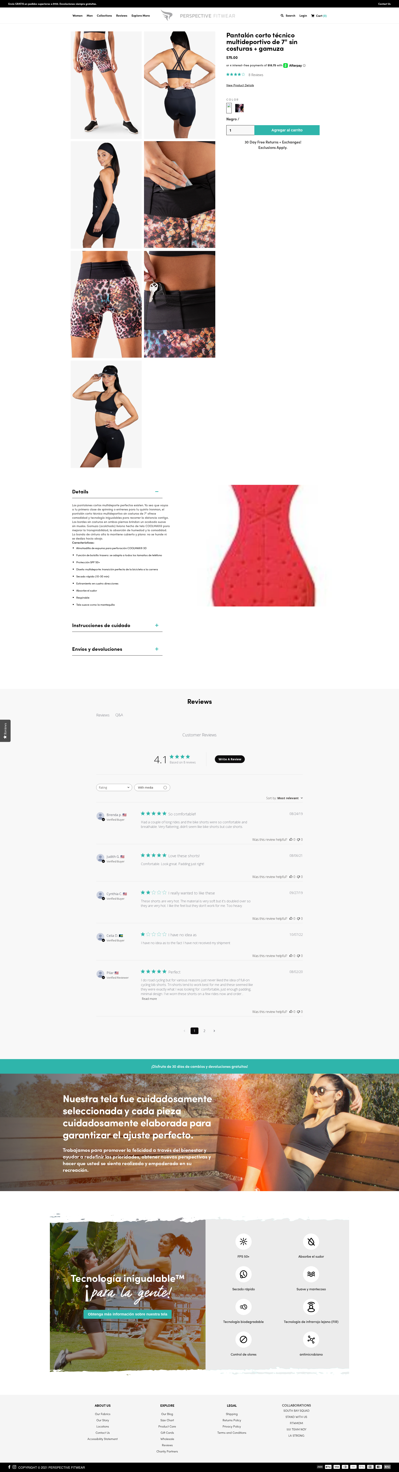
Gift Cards (167, 1432)
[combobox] (114, 787)
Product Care (167, 1426)
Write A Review (230, 759)
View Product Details (240, 85)
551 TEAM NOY (296, 1429)
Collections (104, 15)
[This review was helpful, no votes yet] (290, 839)
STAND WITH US (296, 1417)
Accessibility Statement (102, 1439)
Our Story (102, 1420)
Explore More (141, 15)
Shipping (232, 1414)
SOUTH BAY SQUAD (296, 1410)
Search (290, 15)
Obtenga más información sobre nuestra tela (127, 1314)
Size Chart (167, 1420)
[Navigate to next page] (214, 1030)
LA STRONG (296, 1435)
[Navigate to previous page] (184, 1030)
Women (78, 15)
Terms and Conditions (231, 1432)
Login (303, 15)
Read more (149, 999)
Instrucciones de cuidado (101, 625)
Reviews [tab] (103, 715)
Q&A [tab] (119, 714)
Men (90, 15)
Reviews (121, 15)
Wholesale (167, 1439)
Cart (321, 16)
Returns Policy (232, 1420)
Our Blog (167, 1414)
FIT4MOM (296, 1423)
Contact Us (384, 4)
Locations (102, 1426)
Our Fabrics (102, 1414)
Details (80, 491)
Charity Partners (167, 1451)
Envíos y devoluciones (97, 648)
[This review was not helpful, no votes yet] (298, 839)
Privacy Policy (232, 1426)
